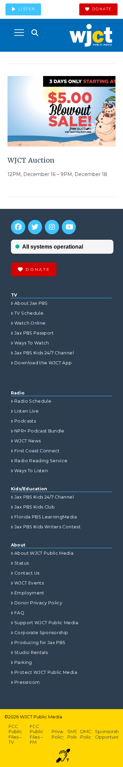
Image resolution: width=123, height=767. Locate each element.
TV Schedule (28, 313)
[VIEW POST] (62, 111)
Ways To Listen (31, 470)
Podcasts (25, 421)
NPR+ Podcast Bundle (39, 430)
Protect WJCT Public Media (45, 672)
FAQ (19, 612)
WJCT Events (29, 583)
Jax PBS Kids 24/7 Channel (44, 352)
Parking (23, 662)
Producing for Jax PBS (39, 642)
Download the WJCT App (43, 362)
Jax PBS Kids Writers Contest (47, 526)
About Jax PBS (31, 303)
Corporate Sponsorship (41, 632)
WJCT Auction (31, 160)
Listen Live (26, 411)
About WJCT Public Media (43, 553)
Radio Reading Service (40, 460)
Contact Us (27, 573)
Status (21, 563)
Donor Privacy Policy (38, 602)
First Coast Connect (37, 450)
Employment (29, 592)
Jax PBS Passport (34, 333)
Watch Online (29, 323)
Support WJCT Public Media (46, 622)
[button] (19, 32)
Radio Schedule (32, 401)
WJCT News (27, 440)
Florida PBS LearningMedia (45, 516)
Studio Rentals (31, 652)
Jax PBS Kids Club (34, 507)
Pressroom (27, 682)
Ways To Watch (31, 342)
